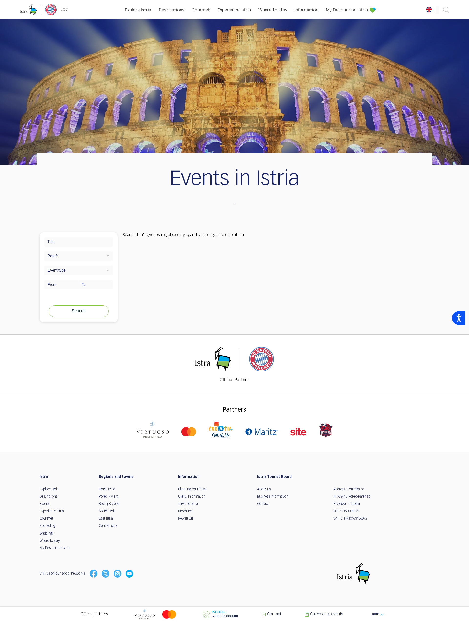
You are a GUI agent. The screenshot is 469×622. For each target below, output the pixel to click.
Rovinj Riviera (109, 504)
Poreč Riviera (108, 496)
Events (44, 504)
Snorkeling (47, 526)
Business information (272, 496)
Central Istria (108, 526)
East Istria (106, 518)
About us (264, 489)
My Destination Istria (347, 10)
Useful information (191, 496)
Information (306, 10)
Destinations (171, 10)
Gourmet (201, 10)
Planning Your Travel (192, 489)
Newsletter (185, 518)
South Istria (107, 511)
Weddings (46, 533)
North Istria (107, 489)
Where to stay (272, 10)
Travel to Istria (188, 504)
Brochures (185, 511)
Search (79, 311)
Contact (263, 504)
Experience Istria (234, 10)
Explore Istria (138, 10)
